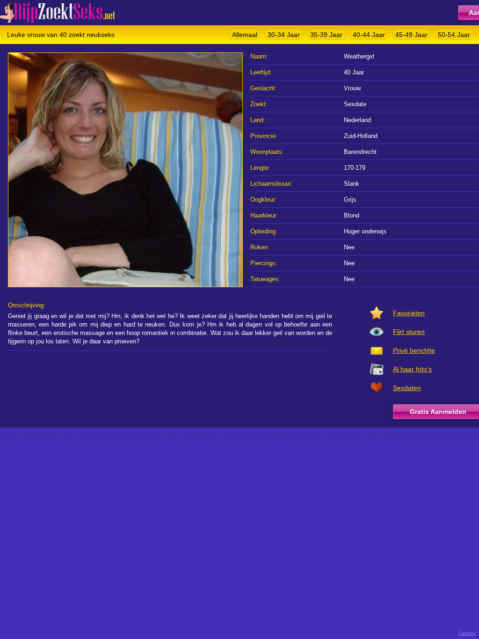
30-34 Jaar (284, 34)
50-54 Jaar (454, 34)
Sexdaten (407, 388)
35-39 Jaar (326, 34)
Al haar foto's (412, 369)
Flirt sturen (409, 331)
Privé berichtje (414, 350)
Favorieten (409, 313)
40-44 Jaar (369, 34)
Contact (466, 633)
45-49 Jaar (411, 34)
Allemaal (244, 34)
